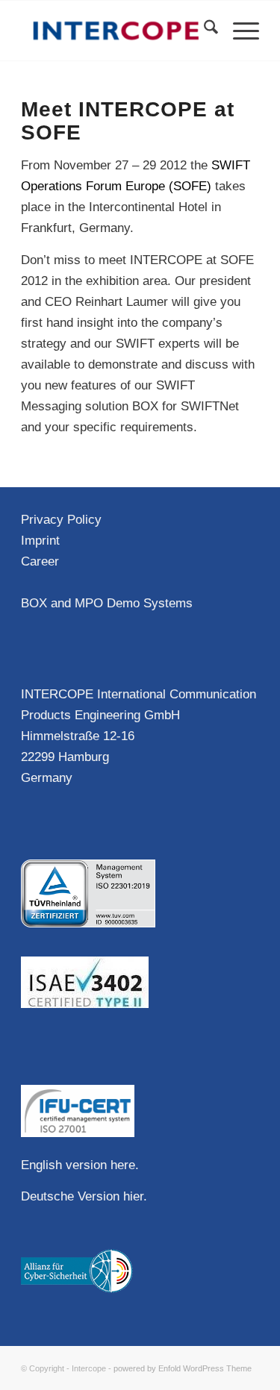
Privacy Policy (61, 520)
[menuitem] (203, 30)
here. (125, 1165)
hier (133, 1196)
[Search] (203, 30)
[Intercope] (116, 30)
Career (40, 561)
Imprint (40, 540)
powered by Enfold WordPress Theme (182, 1368)
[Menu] (238, 30)
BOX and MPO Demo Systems (107, 603)
